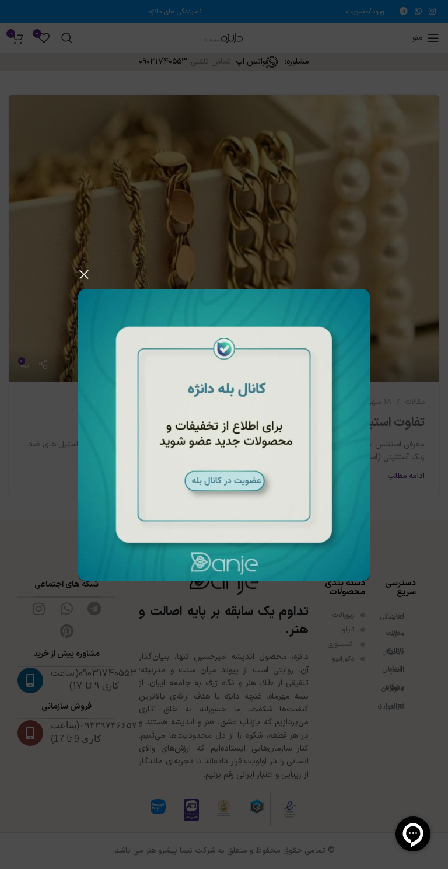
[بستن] (84, 274)
